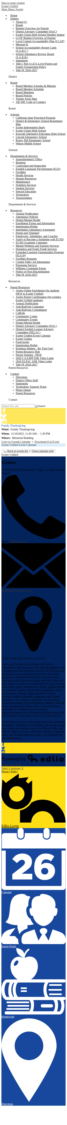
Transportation (24, 197)
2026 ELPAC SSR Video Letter (34, 361)
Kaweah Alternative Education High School (40, 133)
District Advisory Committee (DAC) (36, 31)
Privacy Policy (9, 771)
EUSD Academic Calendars (31, 242)
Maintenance (23, 181)
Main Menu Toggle (12, 9)
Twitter (4, 416)
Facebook (4, 410)
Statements (22, 60)
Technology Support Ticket (31, 386)
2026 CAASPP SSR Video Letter (35, 358)
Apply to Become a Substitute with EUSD (40, 239)
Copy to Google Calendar (16, 441)
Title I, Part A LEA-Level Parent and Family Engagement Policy (36, 65)
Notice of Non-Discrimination (32, 271)
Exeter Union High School (31, 130)
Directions (21, 377)
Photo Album (23, 390)
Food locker (22, 342)
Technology (22, 194)
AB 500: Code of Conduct (31, 102)
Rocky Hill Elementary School (33, 140)
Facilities (21, 172)
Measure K (22, 44)
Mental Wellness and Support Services (37, 245)
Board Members (25, 92)
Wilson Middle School (28, 143)
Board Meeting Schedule (30, 89)
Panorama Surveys (26, 265)
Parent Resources (25, 393)
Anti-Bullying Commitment (31, 309)
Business (21, 162)
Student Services (25, 188)
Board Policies (24, 95)
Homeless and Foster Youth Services (36, 249)
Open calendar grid (42, 451)
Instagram (4, 421)
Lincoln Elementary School (31, 137)
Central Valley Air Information (33, 261)
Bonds (19, 25)
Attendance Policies (27, 216)
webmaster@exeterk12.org (16, 590)
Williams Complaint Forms (31, 268)
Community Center (26, 316)
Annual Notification (27, 213)
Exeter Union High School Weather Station (40, 34)
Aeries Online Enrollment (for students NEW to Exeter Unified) (37, 292)
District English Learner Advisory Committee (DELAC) (35, 331)
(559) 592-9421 (19, 541)
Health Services (24, 175)
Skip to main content (13, 2)
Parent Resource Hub (28, 351)
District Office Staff (27, 380)
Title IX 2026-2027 (27, 70)
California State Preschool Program (35, 117)
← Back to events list (16, 451)
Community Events (27, 319)
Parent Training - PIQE (29, 354)
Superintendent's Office (29, 159)
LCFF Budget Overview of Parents (36, 38)
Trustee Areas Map (26, 98)
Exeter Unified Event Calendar (33, 335)
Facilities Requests (26, 258)
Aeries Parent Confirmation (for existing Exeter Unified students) (38, 298)
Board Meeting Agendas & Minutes (36, 85)
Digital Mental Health (28, 220)
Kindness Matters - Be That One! (34, 348)
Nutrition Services (26, 185)
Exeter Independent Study (30, 127)
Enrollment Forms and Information (35, 223)
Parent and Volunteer (27, 232)
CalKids (20, 313)
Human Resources (26, 178)
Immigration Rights (27, 226)
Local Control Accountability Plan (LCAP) (40, 41)
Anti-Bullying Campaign (30, 306)
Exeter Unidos (24, 338)
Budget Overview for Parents (32, 28)
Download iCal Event (46, 441)
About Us (21, 21)
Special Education (26, 191)
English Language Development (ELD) (38, 168)
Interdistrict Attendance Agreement (35, 229)
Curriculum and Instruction (31, 165)
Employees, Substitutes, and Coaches (37, 236)
